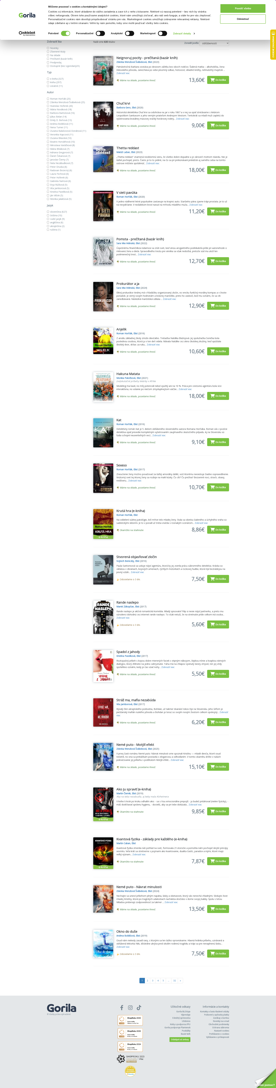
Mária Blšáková (59, 148)
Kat (118, 420)
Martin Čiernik (123, 793)
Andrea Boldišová (61, 123)
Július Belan (58, 116)
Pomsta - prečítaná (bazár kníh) (140, 239)
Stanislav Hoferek (61, 105)
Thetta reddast (127, 148)
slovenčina (58, 211)
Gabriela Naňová (60, 181)
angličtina (56, 222)
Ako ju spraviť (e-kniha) (133, 789)
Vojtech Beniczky (125, 560)
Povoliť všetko (243, 8)
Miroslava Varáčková (62, 145)
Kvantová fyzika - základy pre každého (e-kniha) (151, 839)
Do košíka (220, 79)
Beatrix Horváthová (62, 141)
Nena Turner (59, 127)
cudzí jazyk (57, 218)
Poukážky (186, 1030)
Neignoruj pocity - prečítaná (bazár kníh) (147, 58)
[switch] (100, 33)
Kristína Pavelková (61, 191)
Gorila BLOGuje (183, 1011)
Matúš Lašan (123, 152)
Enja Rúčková (58, 184)
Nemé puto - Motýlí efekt (135, 744)
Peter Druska (58, 166)
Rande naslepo (127, 602)
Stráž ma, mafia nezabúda (136, 700)
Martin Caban (123, 843)
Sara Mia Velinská (125, 243)
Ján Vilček (56, 195)
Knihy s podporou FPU (180, 1024)
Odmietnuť (243, 19)
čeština (56, 215)
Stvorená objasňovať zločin (136, 557)
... (168, 980)
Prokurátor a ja (127, 283)
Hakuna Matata (128, 374)
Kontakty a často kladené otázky (214, 1011)
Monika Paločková (125, 377)
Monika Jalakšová (61, 198)
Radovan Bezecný (61, 170)
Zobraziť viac (123, 73)
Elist (150, 61)
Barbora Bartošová (62, 112)
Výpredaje (185, 1014)
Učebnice (186, 1021)
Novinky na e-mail (221, 1021)
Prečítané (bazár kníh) (61, 58)
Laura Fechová (59, 173)
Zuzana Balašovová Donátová (68, 130)
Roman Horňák (60, 98)
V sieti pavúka (126, 192)
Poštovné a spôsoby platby (216, 1014)
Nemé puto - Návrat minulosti (139, 887)
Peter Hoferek (59, 177)
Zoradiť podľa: (191, 42)
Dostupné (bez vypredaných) (65, 65)
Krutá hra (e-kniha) (130, 511)
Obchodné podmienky (219, 1024)
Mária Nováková (61, 109)
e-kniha (57, 78)
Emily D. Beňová (61, 120)
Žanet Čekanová (60, 155)
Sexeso (121, 465)
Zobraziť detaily (182, 33)
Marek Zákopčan (125, 606)
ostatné (56, 85)
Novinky (54, 48)
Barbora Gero (123, 107)
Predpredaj (55, 62)
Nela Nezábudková (61, 163)
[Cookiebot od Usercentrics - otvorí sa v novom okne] (27, 33)
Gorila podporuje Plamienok (177, 1027)
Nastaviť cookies (221, 1030)
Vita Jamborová (59, 188)
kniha (55, 82)
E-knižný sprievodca (181, 1018)
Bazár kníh (185, 1034)
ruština (55, 229)
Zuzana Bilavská (61, 138)
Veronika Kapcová (61, 134)
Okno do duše (126, 931)
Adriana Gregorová (61, 152)
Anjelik (121, 329)
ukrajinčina (57, 226)
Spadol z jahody (128, 652)
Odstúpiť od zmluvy (180, 1039)
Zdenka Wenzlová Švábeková (67, 102)
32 (174, 980)
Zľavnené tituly (57, 51)
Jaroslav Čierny (59, 159)
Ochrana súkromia (220, 1027)
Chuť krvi (123, 103)
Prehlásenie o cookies (219, 1034)
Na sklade (55, 55)
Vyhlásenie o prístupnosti (217, 1037)
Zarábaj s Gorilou (221, 1018)
